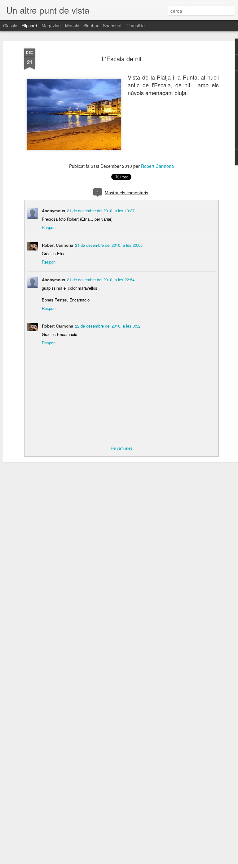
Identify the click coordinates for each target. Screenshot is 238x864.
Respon (48, 227)
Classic (10, 25)
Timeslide (135, 25)
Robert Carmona (157, 166)
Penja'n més (122, 448)
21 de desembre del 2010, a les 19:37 (100, 211)
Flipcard (29, 25)
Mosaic (72, 25)
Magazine (51, 25)
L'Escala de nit (122, 58)
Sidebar (91, 25)
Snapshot (112, 25)
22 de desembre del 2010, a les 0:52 (107, 326)
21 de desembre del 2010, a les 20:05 (109, 245)
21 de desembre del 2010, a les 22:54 (100, 280)
